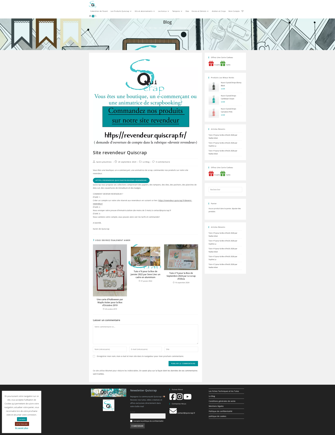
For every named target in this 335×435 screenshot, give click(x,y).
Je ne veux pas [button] (21, 424)
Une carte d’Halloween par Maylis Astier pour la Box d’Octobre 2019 (110, 302)
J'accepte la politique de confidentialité (148, 421)
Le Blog (146, 162)
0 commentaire (163, 162)
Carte (227, 65)
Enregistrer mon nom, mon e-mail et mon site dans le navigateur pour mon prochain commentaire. (140, 356)
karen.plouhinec (104, 162)
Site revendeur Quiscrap (181, 28)
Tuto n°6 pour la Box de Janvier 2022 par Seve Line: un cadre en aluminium (145, 274)
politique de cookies (217, 416)
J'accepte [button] (22, 419)
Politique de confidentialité (220, 411)
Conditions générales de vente (222, 401)
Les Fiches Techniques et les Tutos (224, 391)
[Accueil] (145, 28)
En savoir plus (21, 428)
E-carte (217, 65)
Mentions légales (216, 406)
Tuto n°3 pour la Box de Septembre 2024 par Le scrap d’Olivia (181, 276)
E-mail (132, 412)
